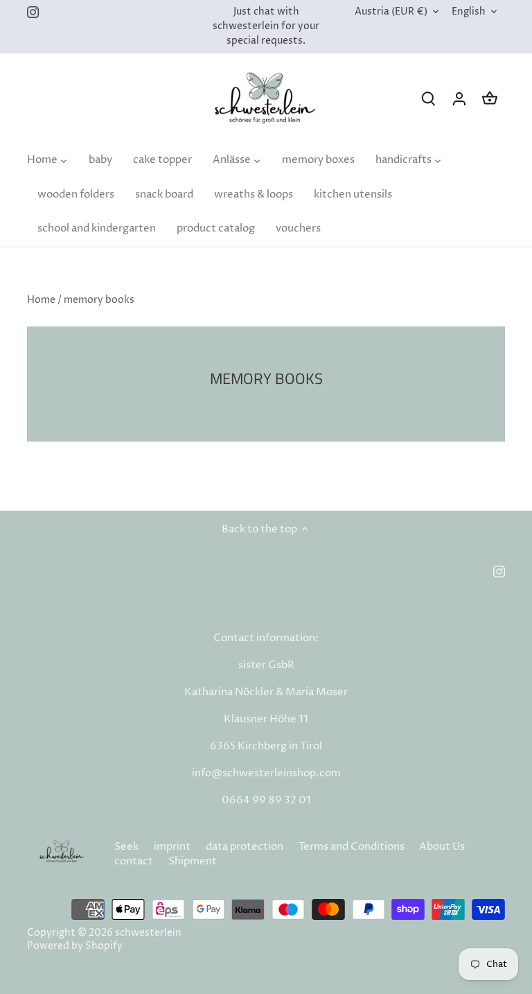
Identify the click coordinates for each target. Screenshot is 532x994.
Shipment (192, 861)
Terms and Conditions (352, 846)
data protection (244, 846)
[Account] (459, 99)
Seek (126, 846)
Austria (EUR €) (391, 12)
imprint (172, 846)
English (469, 12)
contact (133, 861)
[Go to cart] (489, 99)
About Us (442, 846)
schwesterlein (148, 933)
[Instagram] (33, 12)
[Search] (429, 99)
